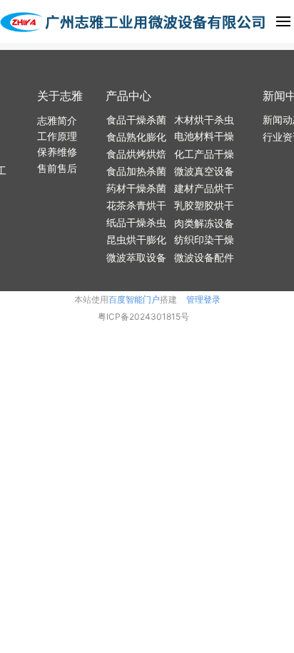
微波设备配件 (204, 257)
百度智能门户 (134, 299)
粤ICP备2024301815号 (143, 316)
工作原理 (57, 136)
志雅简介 (57, 120)
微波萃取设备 (136, 257)
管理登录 (203, 299)
